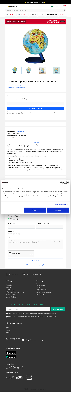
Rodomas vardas (12, 223)
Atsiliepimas (11, 238)
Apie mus (38, 284)
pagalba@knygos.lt (34, 274)
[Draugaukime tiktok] (14, 368)
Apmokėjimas (9, 284)
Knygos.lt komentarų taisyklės (36, 265)
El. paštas (38, 223)
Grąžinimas (9, 287)
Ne (11, 219)
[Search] (64, 10)
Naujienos (33, 14)
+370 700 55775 (15, 274)
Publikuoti (35, 260)
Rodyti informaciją (60, 204)
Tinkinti (34, 210)
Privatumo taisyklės (41, 289)
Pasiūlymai (63, 14)
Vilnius (7, 327)
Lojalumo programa (11, 296)
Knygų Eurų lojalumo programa (36, 340)
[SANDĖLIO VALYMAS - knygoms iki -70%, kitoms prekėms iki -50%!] (35, 21)
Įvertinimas (11, 231)
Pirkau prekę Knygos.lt (14, 216)
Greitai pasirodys (52, 14)
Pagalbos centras (10, 291)
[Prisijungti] (60, 6)
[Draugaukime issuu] (21, 368)
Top (41, 14)
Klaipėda (8, 330)
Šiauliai (8, 332)
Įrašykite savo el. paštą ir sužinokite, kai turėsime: (20, 99)
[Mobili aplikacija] (11, 356)
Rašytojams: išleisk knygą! (43, 292)
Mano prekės (9, 289)
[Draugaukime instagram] (10, 368)
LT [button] (53, 6)
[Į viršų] (67, 382)
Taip (17, 219)
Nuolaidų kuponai (11, 297)
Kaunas (8, 329)
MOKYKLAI (24, 14)
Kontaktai (39, 291)
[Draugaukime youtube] (18, 368)
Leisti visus (58, 210)
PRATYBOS (11, 14)
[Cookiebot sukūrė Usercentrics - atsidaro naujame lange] (61, 182)
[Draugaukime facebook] (7, 368)
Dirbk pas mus (40, 294)
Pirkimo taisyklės (41, 285)
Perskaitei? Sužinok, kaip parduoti (15, 292)
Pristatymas (9, 285)
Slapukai (38, 287)
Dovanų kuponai (10, 294)
